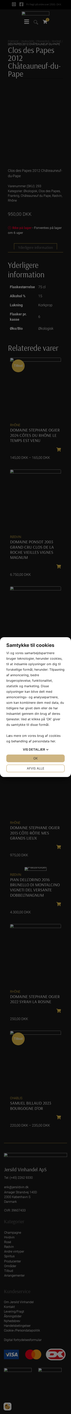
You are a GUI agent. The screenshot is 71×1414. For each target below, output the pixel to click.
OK (35, 758)
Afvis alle (35, 768)
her (52, 741)
